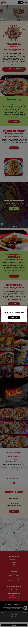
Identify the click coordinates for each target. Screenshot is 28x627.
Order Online (14, 317)
